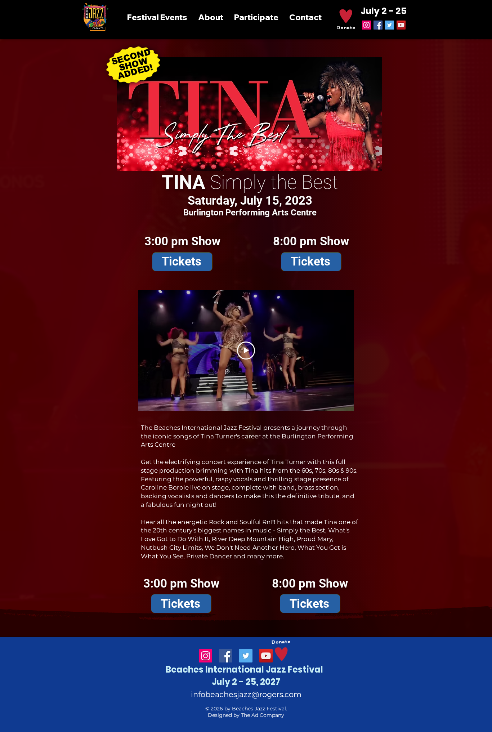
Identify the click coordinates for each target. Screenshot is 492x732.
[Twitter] (389, 25)
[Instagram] (366, 25)
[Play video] (246, 351)
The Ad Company (262, 715)
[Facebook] (378, 25)
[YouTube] (401, 25)
